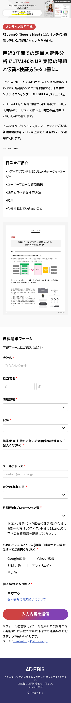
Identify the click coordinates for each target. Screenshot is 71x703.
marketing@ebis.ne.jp (30, 641)
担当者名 (9, 378)
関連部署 (9, 399)
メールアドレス (13, 466)
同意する (13, 593)
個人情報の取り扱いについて (26, 599)
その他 (12, 572)
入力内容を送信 (35, 613)
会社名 (7, 358)
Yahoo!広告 (45, 558)
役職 (6, 420)
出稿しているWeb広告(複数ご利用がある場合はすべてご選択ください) (34, 547)
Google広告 (16, 558)
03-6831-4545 (35, 686)
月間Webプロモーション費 (21, 508)
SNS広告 (14, 565)
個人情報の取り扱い (16, 584)
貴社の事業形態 (14, 487)
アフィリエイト (42, 565)
